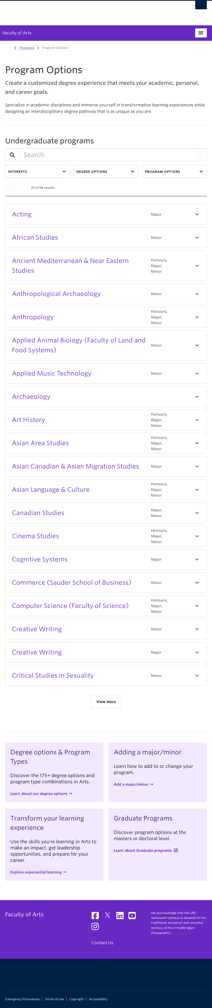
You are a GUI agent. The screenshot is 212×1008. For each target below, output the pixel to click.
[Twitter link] (109, 917)
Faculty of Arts (17, 32)
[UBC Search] (201, 6)
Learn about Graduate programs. (143, 850)
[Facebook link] (97, 917)
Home (8, 47)
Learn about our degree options (38, 794)
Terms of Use (54, 999)
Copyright (76, 999)
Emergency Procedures (22, 999)
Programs (27, 48)
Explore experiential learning (36, 872)
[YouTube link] (134, 917)
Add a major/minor (131, 784)
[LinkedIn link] (121, 917)
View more (106, 702)
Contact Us (102, 942)
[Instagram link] (97, 928)
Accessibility (98, 999)
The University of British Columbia (91, 10)
